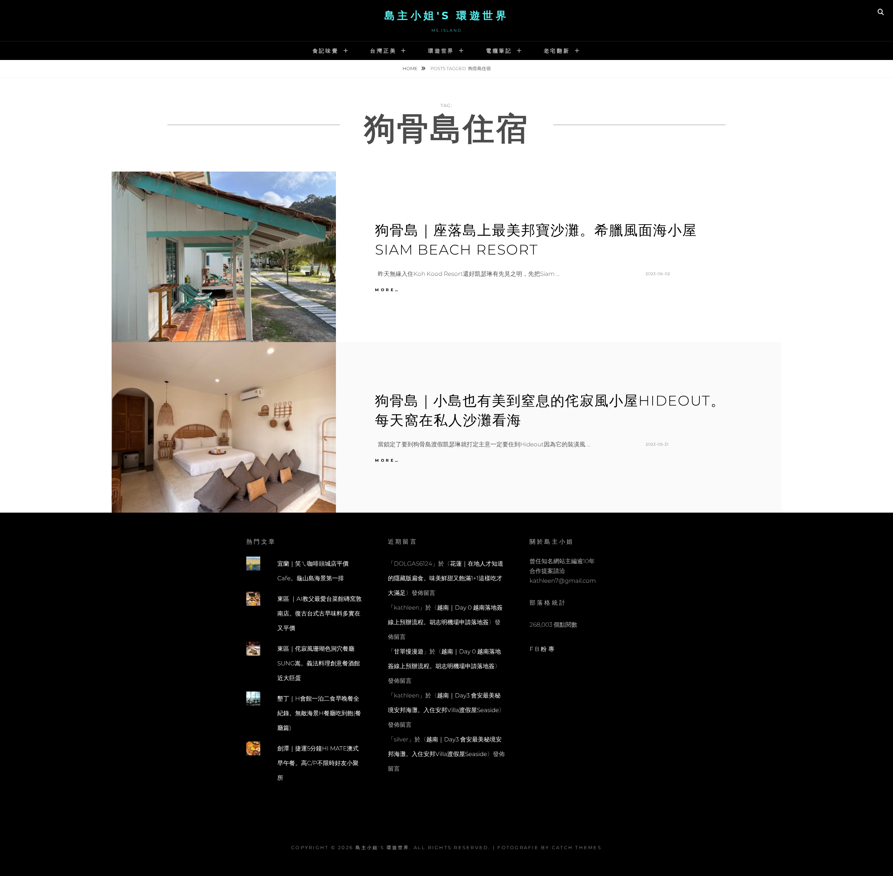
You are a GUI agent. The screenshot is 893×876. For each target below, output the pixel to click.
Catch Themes (577, 847)
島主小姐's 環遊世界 (446, 15)
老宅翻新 (557, 50)
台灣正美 (383, 50)
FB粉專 (543, 648)
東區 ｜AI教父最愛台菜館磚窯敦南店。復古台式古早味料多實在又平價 (319, 613)
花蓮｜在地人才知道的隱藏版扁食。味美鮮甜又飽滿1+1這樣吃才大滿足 (445, 578)
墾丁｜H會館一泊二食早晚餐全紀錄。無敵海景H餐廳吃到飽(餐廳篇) (319, 713)
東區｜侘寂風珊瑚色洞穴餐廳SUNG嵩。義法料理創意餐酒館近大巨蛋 (318, 663)
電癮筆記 (499, 50)
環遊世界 (441, 50)
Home (411, 68)
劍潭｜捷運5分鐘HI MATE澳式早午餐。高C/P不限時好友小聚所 (318, 763)
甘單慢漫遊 (408, 651)
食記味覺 (326, 50)
